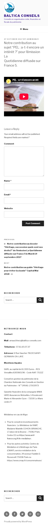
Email (7, 194)
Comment (9, 144)
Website (8, 208)
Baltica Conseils (22, 16)
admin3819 (33, 39)
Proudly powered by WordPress (18, 521)
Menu (25, 29)
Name (7, 181)
